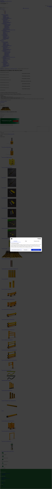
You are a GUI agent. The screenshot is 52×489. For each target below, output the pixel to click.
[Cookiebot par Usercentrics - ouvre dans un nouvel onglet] (38, 238)
